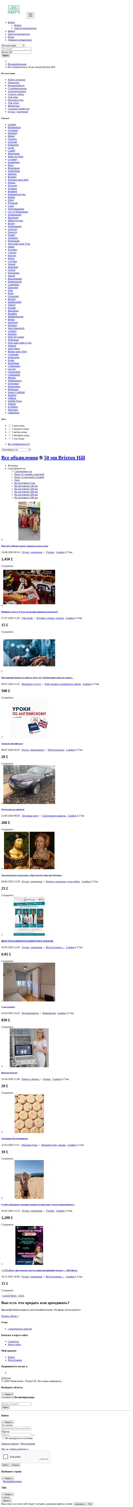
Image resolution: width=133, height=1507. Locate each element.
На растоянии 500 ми (26, 497)
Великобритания (17, 64)
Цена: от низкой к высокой (29, 474)
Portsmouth (13, 241)
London (12, 124)
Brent (10, 165)
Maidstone (13, 389)
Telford (11, 305)
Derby (11, 200)
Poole (11, 293)
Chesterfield (14, 372)
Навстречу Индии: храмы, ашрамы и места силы (24, 546)
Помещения (49, 1013)
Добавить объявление (20, 39)
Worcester (13, 409)
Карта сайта (14, 1344)
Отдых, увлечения (32, 552)
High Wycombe (16, 337)
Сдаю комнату (8, 1007)
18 (19, 1295)
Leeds (11, 147)
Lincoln (12, 369)
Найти (5, 1407)
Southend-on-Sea (16, 194)
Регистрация (15, 1360)
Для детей (27, 618)
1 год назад (18, 438)
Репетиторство (56, 749)
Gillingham (13, 412)
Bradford (12, 191)
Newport (12, 185)
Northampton (14, 226)
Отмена (15, 1465)
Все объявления (19, 444)
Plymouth (13, 203)
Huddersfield (14, 302)
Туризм (50, 552)
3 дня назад (18, 425)
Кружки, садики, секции (50, 618)
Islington (12, 174)
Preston (11, 182)
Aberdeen (13, 238)
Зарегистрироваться (25, 28)
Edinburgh (13, 144)
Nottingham (14, 171)
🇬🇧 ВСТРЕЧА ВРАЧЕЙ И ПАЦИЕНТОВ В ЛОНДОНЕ (27, 941)
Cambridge (13, 284)
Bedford (12, 395)
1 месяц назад (19, 432)
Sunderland (13, 162)
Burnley (12, 299)
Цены (11, 37)
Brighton (12, 325)
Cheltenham (14, 366)
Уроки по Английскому (12, 743)
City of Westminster (18, 211)
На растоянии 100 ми (26, 486)
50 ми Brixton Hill (64, 457)
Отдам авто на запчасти (12, 809)
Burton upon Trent (17, 351)
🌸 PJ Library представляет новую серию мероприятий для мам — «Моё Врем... (39, 1270)
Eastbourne (13, 357)
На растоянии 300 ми (26, 491)
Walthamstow (15, 380)
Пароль (5, 1431)
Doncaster (13, 287)
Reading (12, 176)
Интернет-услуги (31, 684)
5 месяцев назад (20, 435)
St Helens (13, 406)
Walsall (11, 264)
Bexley (11, 223)
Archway (12, 229)
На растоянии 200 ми (26, 488)
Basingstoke (14, 386)
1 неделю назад (20, 428)
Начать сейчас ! (9, 1316)
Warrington (13, 273)
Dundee (12, 307)
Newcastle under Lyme (19, 342)
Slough (11, 275)
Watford (12, 345)
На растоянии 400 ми (26, 494)
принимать (80, 1504)
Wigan (11, 258)
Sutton (11, 246)
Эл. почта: (7, 1425)
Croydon (12, 261)
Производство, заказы (53, 1145)
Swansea (12, 188)
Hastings (12, 334)
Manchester (14, 153)
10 (15, 1295)
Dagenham (13, 383)
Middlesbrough (15, 316)
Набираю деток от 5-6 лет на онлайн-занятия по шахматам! (29, 612)
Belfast (11, 197)
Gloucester (13, 296)
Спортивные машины (54, 815)
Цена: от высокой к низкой (29, 477)
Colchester (13, 354)
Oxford (11, 270)
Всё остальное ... (55, 947)
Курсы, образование (33, 749)
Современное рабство (20, 1328)
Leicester (12, 142)
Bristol (11, 136)
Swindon (12, 249)
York (10, 290)
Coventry (12, 159)
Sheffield (12, 133)
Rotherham (13, 363)
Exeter (11, 360)
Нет (90, 1504)
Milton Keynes (15, 220)
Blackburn (13, 310)
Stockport (13, 322)
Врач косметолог (9, 1072)
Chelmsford (14, 374)
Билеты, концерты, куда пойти (63, 881)
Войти (17, 25)
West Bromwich (16, 328)
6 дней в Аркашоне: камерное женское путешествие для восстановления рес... (38, 1204)
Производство (30, 1145)
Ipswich (12, 255)
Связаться (13, 1341)
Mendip (12, 377)
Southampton (14, 214)
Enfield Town (15, 401)
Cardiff (11, 150)
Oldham (12, 398)
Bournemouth (15, 278)
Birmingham (14, 127)
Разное (47, 1079)
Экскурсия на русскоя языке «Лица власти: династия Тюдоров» (31, 875)
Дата (16, 480)
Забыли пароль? (10, 1443)
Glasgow (12, 139)
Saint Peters (14, 348)
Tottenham (13, 340)
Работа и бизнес (31, 1079)
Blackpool (13, 217)
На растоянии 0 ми (24, 483)
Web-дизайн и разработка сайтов (63, 684)
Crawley (12, 252)
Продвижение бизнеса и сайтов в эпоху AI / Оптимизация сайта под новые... (37, 677)
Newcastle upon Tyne (19, 243)
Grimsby (12, 331)
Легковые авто (30, 815)
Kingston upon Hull (18, 179)
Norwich (12, 232)
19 (22, 1295)
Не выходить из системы (19, 1438)
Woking (12, 404)
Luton (11, 206)
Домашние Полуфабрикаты (14, 1138)
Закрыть (7, 1500)
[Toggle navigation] (30, 15)
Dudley (11, 235)
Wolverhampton (16, 208)
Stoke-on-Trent (15, 156)
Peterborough (15, 281)
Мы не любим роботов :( (15, 1449)
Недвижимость (30, 1013)
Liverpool (13, 130)
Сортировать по (23, 471)
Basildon (12, 313)
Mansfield (13, 267)
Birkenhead (14, 168)
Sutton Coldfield (16, 392)
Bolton (11, 319)
